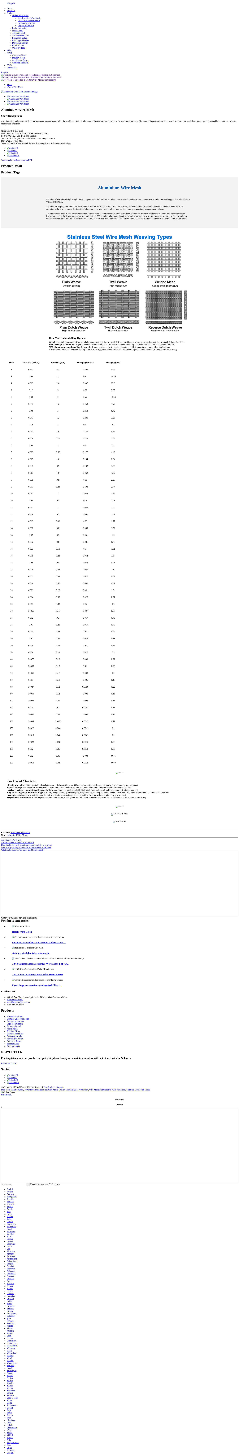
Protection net (18, 45)
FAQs (9, 65)
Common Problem (20, 63)
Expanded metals (19, 38)
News (9, 53)
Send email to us (8, 160)
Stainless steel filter (20, 35)
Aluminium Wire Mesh (11, 840)
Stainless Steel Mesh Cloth (138, 1090)
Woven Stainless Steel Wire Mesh (73, 1090)
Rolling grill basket (20, 40)
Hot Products (49, 1087)
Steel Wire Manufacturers (12, 1090)
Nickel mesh (17, 30)
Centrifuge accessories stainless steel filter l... (36, 985)
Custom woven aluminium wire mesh (17, 842)
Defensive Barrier (20, 43)
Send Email (6, 1095)
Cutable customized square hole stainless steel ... (39, 942)
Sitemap (59, 1087)
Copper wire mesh (26, 25)
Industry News (18, 58)
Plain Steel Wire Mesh (20, 832)
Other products (18, 48)
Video (9, 50)
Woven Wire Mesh (20, 15)
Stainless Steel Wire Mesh (29, 18)
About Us (11, 10)
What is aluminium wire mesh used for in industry (23, 850)
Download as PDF (24, 160)
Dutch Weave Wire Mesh (29, 20)
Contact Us (11, 68)
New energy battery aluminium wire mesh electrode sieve (26, 847)
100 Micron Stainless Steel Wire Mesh (41, 1090)
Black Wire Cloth (22, 931)
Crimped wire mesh (26, 23)
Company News (19, 55)
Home (9, 8)
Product (10, 13)
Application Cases (20, 60)
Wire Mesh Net (118, 1090)
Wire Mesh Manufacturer (100, 1090)
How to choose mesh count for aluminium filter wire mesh (26, 845)
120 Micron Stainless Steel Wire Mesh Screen (37, 974)
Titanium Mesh (18, 33)
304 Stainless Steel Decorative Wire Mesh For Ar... (40, 963)
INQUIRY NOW (8, 1063)
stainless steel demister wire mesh (30, 953)
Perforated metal (19, 28)
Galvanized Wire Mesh (17, 835)
